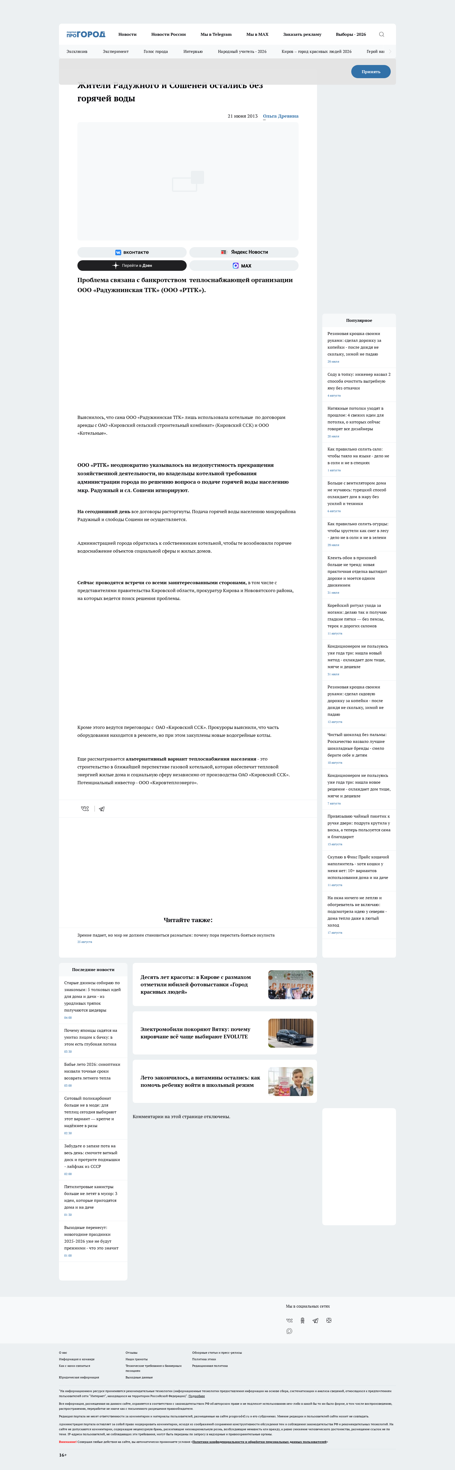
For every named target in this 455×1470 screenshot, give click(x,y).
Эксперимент (115, 51)
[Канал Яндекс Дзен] (132, 265)
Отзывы (131, 1352)
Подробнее (197, 1396)
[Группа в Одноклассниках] (302, 1320)
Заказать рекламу (302, 34)
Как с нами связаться (74, 1366)
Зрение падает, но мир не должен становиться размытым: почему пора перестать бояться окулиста (176, 938)
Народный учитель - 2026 (242, 51)
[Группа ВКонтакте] (132, 252)
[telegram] (103, 808)
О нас (63, 1352)
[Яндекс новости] (244, 252)
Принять (371, 71)
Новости (127, 34)
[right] (390, 51)
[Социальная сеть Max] (244, 265)
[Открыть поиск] (381, 34)
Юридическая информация (79, 1377)
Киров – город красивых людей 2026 (317, 51)
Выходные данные (139, 1377)
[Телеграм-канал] (315, 1320)
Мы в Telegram (216, 34)
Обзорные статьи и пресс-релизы (217, 1352)
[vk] (85, 808)
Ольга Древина (281, 116)
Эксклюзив (77, 51)
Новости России (168, 34)
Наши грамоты (137, 1359)
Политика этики (204, 1359)
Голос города (156, 51)
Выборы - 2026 (351, 34)
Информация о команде (77, 1359)
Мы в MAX (257, 34)
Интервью (193, 51)
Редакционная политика (210, 1366)
